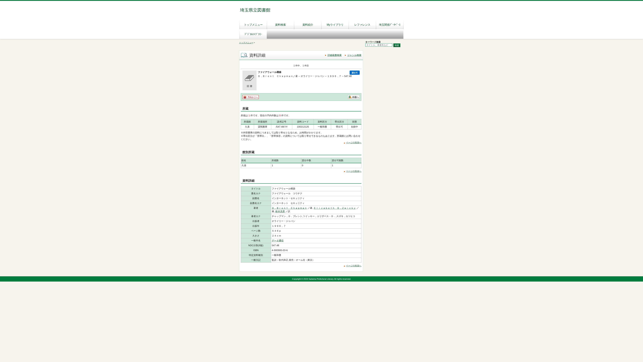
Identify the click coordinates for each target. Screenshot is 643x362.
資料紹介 (307, 24)
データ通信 (277, 240)
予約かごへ (253, 97)
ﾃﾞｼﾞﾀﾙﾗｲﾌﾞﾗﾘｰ (253, 34)
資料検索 (280, 24)
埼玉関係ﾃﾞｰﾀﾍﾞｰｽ (389, 24)
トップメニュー (253, 24)
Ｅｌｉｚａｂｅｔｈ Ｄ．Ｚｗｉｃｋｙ (335, 208)
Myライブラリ (335, 24)
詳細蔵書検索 (335, 55)
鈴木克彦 (280, 211)
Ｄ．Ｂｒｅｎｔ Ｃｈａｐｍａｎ (289, 208)
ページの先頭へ (353, 142)
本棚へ (355, 97)
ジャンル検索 (354, 55)
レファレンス (362, 24)
